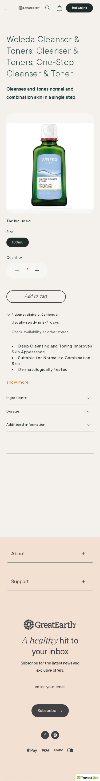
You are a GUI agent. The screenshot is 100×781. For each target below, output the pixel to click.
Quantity (14, 257)
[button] (6, 8)
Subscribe (47, 710)
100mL (17, 242)
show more (17, 382)
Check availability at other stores (40, 332)
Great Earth (28, 777)
